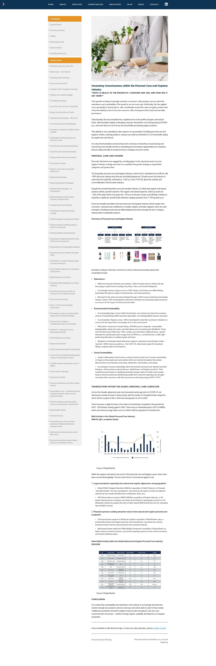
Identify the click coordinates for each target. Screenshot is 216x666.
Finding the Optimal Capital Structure (62, 233)
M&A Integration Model (58, 410)
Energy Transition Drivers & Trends (62, 112)
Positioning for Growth (57, 377)
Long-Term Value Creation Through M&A (64, 106)
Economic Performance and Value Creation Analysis (65, 384)
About (63, 4)
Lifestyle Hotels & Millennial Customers (63, 157)
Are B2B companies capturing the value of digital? (64, 365)
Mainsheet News (56, 48)
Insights (53, 36)
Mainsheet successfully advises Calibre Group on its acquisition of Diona (63, 441)
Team (129, 4)
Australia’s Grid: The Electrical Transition (64, 89)
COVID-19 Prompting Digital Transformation (65, 349)
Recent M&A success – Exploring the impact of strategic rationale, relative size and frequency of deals (65, 393)
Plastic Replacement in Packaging (62, 183)
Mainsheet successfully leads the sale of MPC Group (64, 433)
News (141, 4)
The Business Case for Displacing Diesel (64, 146)
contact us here (159, 628)
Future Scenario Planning (59, 299)
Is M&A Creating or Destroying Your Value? (64, 219)
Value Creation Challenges (59, 371)
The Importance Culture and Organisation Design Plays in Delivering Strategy (64, 315)
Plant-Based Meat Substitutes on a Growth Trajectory (64, 284)
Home (51, 4)
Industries (115, 4)
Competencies (95, 4)
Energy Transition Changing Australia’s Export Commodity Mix (63, 226)
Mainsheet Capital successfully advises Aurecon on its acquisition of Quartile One (64, 403)
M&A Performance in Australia (60, 277)
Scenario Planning (56, 416)
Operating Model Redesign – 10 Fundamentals (61, 190)
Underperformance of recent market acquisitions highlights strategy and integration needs (62, 424)
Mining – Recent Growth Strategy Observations (61, 306)
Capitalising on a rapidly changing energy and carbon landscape (64, 262)
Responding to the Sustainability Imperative (65, 247)
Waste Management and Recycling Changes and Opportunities (62, 198)
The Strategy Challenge (58, 101)
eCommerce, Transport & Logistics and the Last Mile (64, 131)
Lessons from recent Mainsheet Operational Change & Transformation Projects (65, 356)
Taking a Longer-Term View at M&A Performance (62, 170)
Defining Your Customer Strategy (61, 95)
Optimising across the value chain (61, 66)
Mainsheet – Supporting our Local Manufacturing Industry (61, 331)
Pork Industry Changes (58, 163)
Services (77, 4)
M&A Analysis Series (57, 42)
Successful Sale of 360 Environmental (63, 152)
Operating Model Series (58, 53)
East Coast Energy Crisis (58, 83)
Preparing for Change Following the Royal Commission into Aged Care (64, 240)
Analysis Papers (55, 25)
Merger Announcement (58, 344)
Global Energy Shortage (58, 177)
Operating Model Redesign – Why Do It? (64, 118)
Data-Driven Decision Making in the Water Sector (64, 254)
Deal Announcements (57, 30)
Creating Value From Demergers (61, 205)
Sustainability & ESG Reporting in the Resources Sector (63, 139)
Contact (154, 4)
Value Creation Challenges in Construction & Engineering (64, 270)
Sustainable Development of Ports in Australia (62, 212)
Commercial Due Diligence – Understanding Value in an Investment (63, 323)
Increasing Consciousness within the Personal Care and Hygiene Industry (62, 292)
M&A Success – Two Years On (60, 72)
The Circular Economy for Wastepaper (63, 124)
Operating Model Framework (60, 78)
